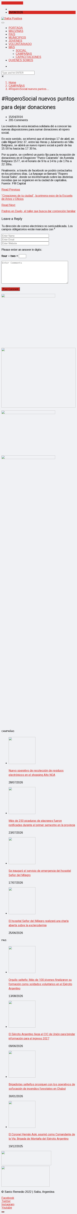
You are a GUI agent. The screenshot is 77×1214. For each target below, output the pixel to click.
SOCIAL (21, 50)
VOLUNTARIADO (20, 44)
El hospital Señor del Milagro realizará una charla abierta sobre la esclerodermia (39, 923)
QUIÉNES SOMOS (21, 60)
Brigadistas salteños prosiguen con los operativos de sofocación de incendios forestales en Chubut (42, 1086)
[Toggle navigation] (2, 22)
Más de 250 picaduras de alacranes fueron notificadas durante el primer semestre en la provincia (42, 823)
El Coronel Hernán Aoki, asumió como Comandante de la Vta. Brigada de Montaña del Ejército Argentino (42, 1136)
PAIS (12, 34)
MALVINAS (16, 31)
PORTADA (16, 27)
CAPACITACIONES (28, 56)
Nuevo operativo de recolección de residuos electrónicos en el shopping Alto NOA (36, 772)
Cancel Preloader (12, 2)
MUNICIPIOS (17, 37)
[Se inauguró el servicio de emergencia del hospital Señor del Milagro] (22, 863)
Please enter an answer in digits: (21, 249)
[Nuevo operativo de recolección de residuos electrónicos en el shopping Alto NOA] (22, 763)
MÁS (12, 47)
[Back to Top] (2, 1211)
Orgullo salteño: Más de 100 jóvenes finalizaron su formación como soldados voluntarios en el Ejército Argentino (40, 984)
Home (12, 82)
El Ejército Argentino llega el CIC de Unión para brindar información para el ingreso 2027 (42, 1036)
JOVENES (15, 40)
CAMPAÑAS (24, 53)
